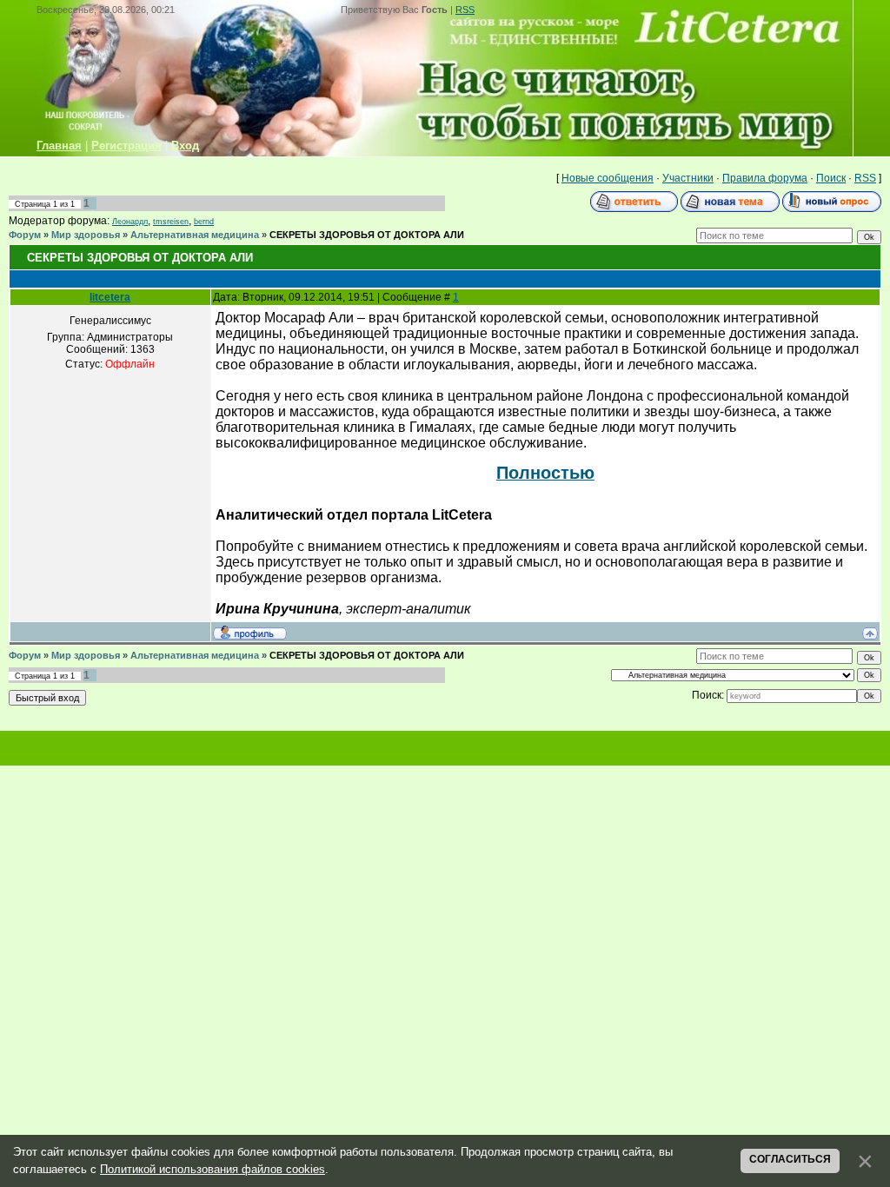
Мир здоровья (85, 234)
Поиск (831, 178)
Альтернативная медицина (194, 234)
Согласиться (790, 1159)
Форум (25, 234)
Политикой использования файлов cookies (212, 1169)
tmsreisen (171, 221)
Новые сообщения (607, 178)
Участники (688, 178)
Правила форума (764, 178)
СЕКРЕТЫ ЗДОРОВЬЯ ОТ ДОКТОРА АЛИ (366, 234)
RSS (465, 9)
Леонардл (130, 221)
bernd (204, 221)
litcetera (110, 297)
